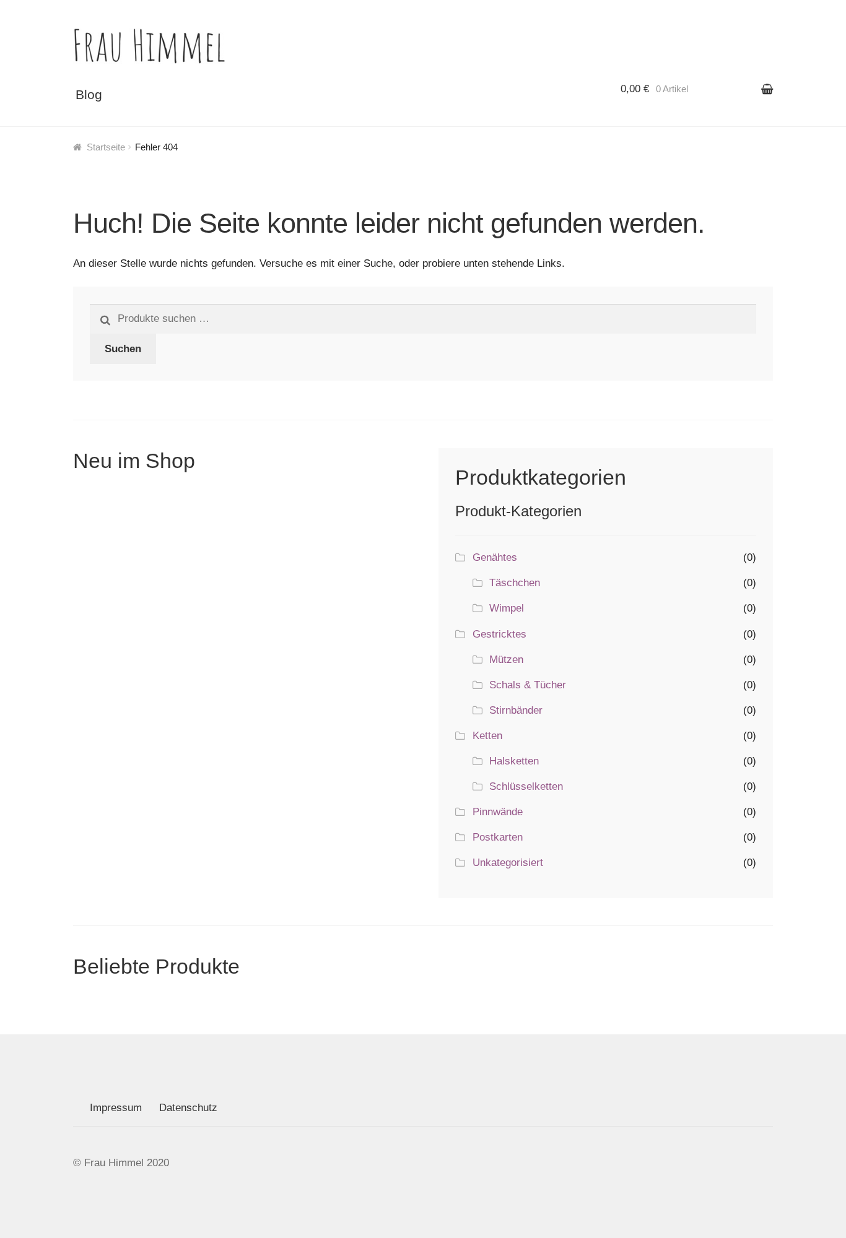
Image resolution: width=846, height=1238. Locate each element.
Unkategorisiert (508, 862)
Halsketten (514, 761)
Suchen (123, 349)
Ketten (487, 736)
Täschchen (514, 583)
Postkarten (498, 837)
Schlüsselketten (526, 786)
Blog (89, 94)
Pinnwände (498, 812)
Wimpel (506, 608)
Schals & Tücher (527, 685)
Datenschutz (188, 1108)
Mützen (506, 659)
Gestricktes (499, 634)
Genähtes (495, 557)
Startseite (106, 147)
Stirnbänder (516, 710)
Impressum (116, 1108)
